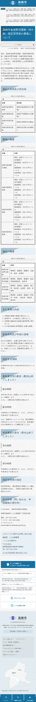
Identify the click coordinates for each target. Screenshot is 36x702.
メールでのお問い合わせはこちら (15, 553)
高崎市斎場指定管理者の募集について (12, 569)
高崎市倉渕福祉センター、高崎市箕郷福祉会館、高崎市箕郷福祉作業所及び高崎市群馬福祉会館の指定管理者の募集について (17, 589)
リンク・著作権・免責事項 (11, 642)
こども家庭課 (14, 537)
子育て (30, 14)
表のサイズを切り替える (18, 96)
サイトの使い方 (7, 639)
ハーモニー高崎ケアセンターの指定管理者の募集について (17, 574)
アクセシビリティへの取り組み (12, 648)
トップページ (9, 8)
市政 (22, 20)
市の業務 (26, 20)
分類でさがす (17, 8)
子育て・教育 (24, 14)
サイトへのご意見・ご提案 (11, 651)
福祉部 (5, 537)
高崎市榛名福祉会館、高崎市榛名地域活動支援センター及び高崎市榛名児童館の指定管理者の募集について (17, 579)
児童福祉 (29, 8)
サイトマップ (20, 639)
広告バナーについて (9, 654)
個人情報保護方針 (8, 645)
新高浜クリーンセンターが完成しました (13, 584)
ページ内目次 (18, 44)
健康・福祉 (23, 8)
